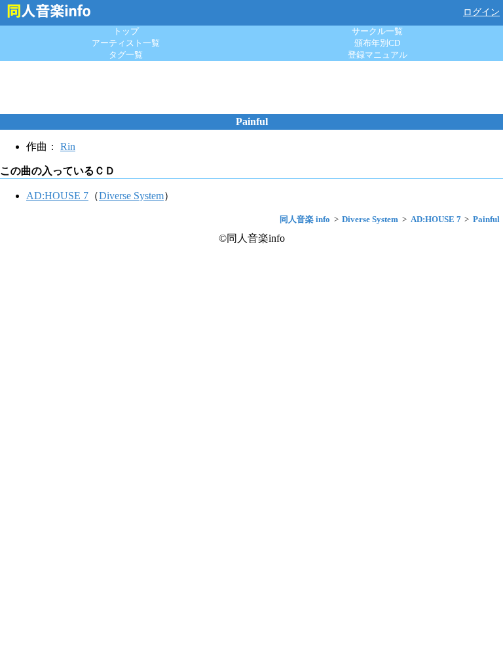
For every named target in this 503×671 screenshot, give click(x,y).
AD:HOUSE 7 (57, 195)
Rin (67, 146)
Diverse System (131, 195)
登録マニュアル (377, 55)
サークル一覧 (377, 31)
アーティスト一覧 (126, 43)
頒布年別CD (377, 43)
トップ (126, 31)
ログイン (481, 12)
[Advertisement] (251, 87)
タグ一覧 (126, 55)
